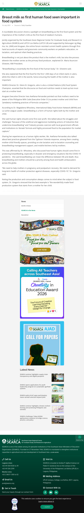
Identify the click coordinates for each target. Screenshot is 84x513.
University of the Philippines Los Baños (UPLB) (60, 469)
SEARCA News (26, 206)
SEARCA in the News (22, 9)
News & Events (10, 9)
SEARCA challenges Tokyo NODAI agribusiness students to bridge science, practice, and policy (34, 418)
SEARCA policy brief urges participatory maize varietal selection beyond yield (33, 396)
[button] (3, 3)
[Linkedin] (56, 492)
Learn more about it (46, 501)
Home (3, 9)
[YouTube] (51, 492)
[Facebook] (45, 492)
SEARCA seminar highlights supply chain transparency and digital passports (34, 375)
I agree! (47, 507)
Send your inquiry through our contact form (17, 492)
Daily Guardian (26, 25)
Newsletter (25, 215)
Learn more (54, 452)
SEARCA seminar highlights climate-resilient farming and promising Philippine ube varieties (35, 407)
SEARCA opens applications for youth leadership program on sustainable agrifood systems (35, 386)
